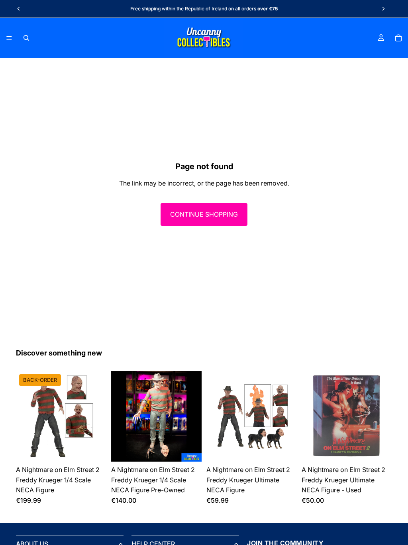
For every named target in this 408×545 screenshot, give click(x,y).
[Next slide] (383, 9)
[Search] (26, 38)
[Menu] (9, 38)
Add (291, 449)
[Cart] (398, 38)
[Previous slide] (18, 9)
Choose (100, 449)
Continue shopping (204, 214)
